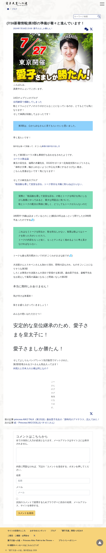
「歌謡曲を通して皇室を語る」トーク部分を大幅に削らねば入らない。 (48, 184)
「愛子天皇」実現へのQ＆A (71, 531)
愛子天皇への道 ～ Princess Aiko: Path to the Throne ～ (31, 540)
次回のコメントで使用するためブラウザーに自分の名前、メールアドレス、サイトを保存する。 (51, 504)
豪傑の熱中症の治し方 (51, 146)
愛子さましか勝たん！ (43, 28)
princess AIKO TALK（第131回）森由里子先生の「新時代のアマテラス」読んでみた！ (57, 419)
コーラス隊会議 (21, 159)
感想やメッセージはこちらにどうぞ (24, 545)
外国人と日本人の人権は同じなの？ (31, 368)
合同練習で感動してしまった (27, 102)
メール (19, 487)
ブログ (14, 9)
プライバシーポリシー (68, 540)
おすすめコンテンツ (38, 531)
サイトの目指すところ (17, 531)
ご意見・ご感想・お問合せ (18, 536)
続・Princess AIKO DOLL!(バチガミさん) (34, 423)
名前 (18, 475)
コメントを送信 (25, 513)
